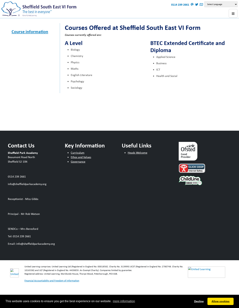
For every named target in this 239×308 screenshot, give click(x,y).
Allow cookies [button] (220, 301)
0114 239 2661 (180, 4)
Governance (78, 162)
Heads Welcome (137, 153)
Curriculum (77, 153)
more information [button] (124, 301)
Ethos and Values (81, 157)
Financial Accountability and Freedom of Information (51, 280)
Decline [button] (199, 301)
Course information (30, 31)
